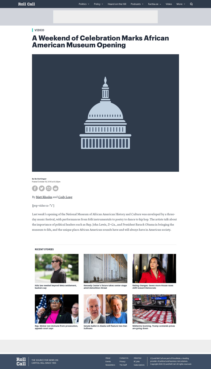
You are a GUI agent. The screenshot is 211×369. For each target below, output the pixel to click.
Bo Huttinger (41, 179)
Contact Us (124, 358)
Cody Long (65, 197)
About (108, 358)
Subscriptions (139, 365)
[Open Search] (191, 4)
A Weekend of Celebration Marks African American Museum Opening (100, 41)
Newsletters (110, 365)
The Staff (123, 365)
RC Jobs (137, 361)
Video (39, 30)
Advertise (137, 358)
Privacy (122, 361)
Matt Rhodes (44, 197)
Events (108, 361)
